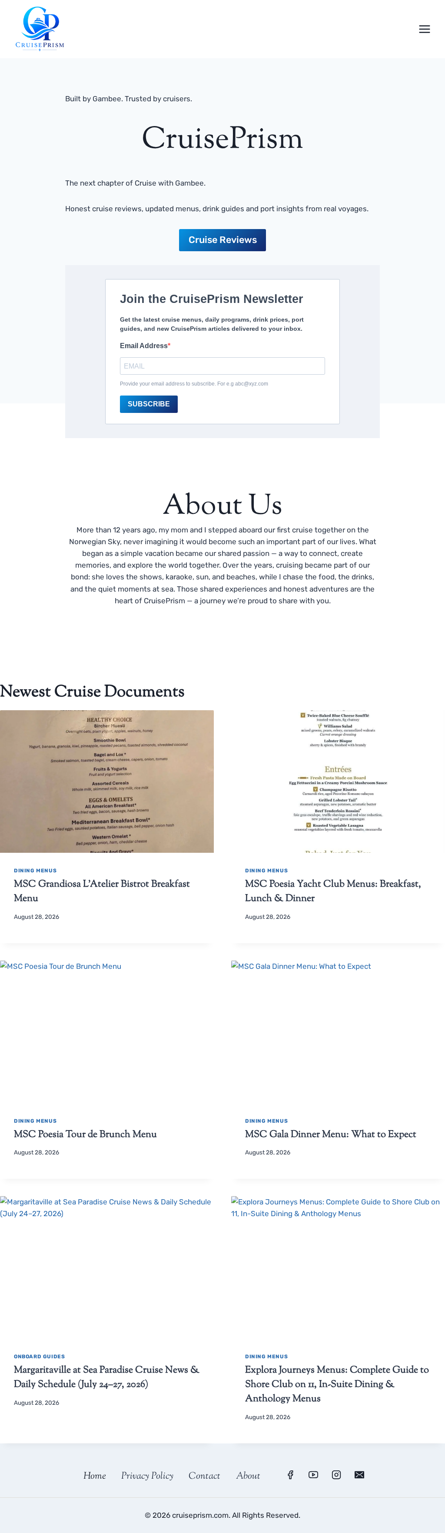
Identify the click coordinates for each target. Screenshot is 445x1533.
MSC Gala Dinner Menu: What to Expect (330, 1135)
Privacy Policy (147, 1476)
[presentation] (107, 781)
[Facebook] (290, 1474)
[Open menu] (424, 29)
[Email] (359, 1474)
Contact (204, 1476)
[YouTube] (313, 1474)
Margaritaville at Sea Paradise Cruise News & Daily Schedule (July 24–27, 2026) (106, 1377)
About (248, 1476)
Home (94, 1476)
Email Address (144, 345)
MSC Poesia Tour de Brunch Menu (85, 1135)
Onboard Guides (39, 1356)
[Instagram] (336, 1474)
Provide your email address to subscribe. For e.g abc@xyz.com (194, 384)
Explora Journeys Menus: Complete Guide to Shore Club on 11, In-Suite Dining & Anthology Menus (337, 1384)
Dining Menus (35, 871)
